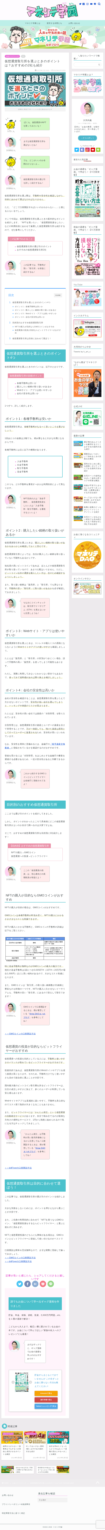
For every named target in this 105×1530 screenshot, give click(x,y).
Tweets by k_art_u (82, 352)
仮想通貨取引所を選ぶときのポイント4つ (31, 302)
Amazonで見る (46, 1393)
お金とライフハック (12, 56)
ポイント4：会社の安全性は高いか (30, 317)
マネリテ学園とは (32, 23)
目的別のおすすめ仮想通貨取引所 (27, 322)
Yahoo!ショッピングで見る (46, 1406)
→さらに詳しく (87, 138)
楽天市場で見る (46, 1400)
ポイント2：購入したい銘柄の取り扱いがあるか (35, 310)
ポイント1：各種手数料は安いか (29, 307)
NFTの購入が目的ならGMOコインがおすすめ (34, 327)
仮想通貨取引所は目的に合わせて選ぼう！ (31, 338)
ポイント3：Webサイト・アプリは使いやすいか (36, 314)
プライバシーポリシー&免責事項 (16, 1504)
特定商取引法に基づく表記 (13, 1513)
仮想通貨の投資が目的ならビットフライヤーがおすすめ (38, 331)
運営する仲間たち (54, 23)
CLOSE (58, 295)
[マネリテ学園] (52, 18)
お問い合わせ (74, 23)
